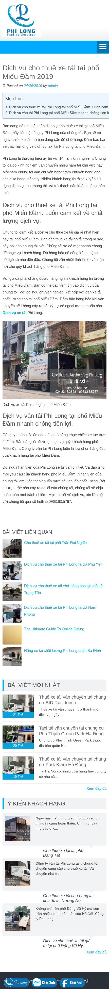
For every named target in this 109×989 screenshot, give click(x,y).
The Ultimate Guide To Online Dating (54, 629)
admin (53, 86)
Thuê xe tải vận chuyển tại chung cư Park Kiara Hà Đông (72, 761)
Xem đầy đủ (96, 788)
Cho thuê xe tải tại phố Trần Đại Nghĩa (55, 542)
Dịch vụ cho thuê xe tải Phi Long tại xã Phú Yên (63, 564)
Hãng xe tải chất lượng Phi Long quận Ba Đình (62, 650)
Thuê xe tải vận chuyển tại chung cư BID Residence (72, 700)
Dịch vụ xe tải (14, 312)
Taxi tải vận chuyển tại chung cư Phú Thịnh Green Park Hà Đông (71, 731)
